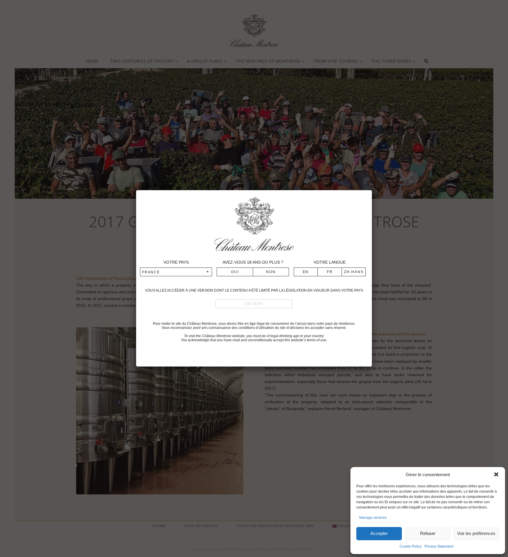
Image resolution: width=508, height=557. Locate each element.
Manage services (373, 518)
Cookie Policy (411, 546)
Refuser (427, 533)
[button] (496, 474)
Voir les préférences (476, 533)
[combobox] (176, 272)
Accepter (379, 533)
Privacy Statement (439, 546)
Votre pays (176, 262)
